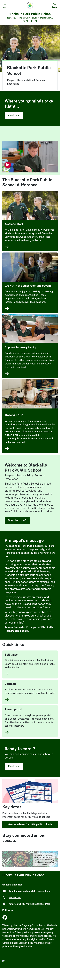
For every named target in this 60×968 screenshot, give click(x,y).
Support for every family (20, 347)
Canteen (10, 683)
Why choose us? (17, 520)
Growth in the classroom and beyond (28, 285)
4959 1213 (15, 897)
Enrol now (13, 115)
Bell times (11, 654)
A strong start (14, 224)
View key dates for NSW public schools (30, 824)
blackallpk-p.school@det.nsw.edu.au (29, 891)
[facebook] (4, 919)
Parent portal (13, 709)
